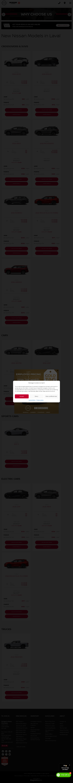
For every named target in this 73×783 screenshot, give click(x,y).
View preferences (51, 396)
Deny (36, 396)
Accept (21, 396)
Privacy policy (40, 400)
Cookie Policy (32, 400)
